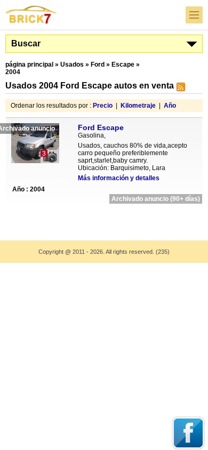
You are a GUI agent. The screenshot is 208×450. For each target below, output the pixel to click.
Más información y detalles (118, 178)
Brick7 (31, 14)
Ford (98, 64)
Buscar (26, 43)
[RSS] (179, 89)
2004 (12, 72)
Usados (72, 64)
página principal (29, 64)
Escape (122, 64)
